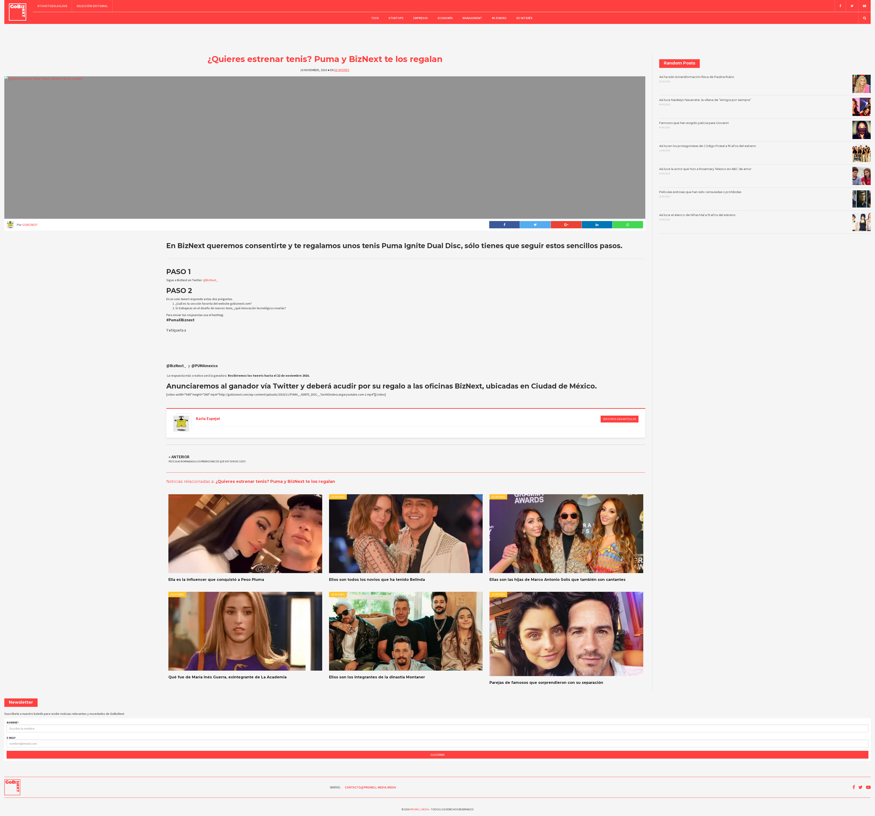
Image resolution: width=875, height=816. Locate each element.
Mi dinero (499, 18)
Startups (396, 18)
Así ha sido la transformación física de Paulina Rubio (696, 79)
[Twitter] (852, 6)
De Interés (524, 18)
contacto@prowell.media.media (370, 787)
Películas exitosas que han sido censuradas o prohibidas (700, 194)
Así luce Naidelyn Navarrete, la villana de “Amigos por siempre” (705, 102)
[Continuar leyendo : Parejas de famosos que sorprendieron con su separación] (566, 634)
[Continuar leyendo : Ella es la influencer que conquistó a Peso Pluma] (245, 533)
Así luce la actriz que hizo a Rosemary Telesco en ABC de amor (705, 171)
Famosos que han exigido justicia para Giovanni (694, 125)
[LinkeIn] (597, 224)
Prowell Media (419, 809)
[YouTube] (864, 6)
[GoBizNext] (17, 12)
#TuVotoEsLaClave (52, 6)
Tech (375, 18)
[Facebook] (840, 6)
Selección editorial (92, 6)
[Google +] (566, 224)
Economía (445, 18)
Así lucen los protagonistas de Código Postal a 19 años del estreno (707, 148)
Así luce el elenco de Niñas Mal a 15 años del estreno (697, 217)
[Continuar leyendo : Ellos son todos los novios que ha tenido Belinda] (406, 533)
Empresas (420, 18)
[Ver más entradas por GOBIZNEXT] (181, 424)
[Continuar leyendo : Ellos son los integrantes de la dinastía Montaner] (406, 631)
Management (472, 18)
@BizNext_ (210, 280)
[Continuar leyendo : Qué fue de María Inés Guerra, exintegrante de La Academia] (245, 631)
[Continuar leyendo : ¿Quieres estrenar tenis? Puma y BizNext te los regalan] (324, 147)
